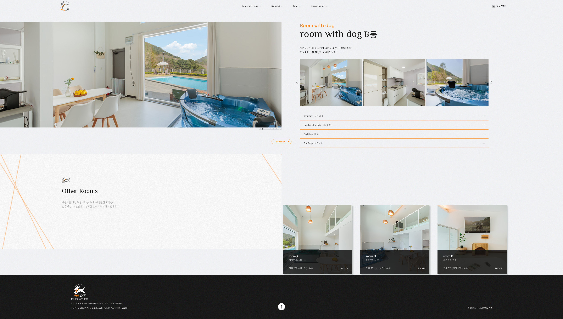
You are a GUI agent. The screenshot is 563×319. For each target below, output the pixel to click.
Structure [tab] (311, 114)
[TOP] (281, 306)
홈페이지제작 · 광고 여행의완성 (480, 308)
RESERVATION (280, 142)
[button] (259, 129)
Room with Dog (249, 6)
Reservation (317, 6)
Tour (295, 6)
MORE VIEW (344, 268)
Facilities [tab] (309, 133)
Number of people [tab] (315, 123)
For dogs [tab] (311, 142)
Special (276, 6)
